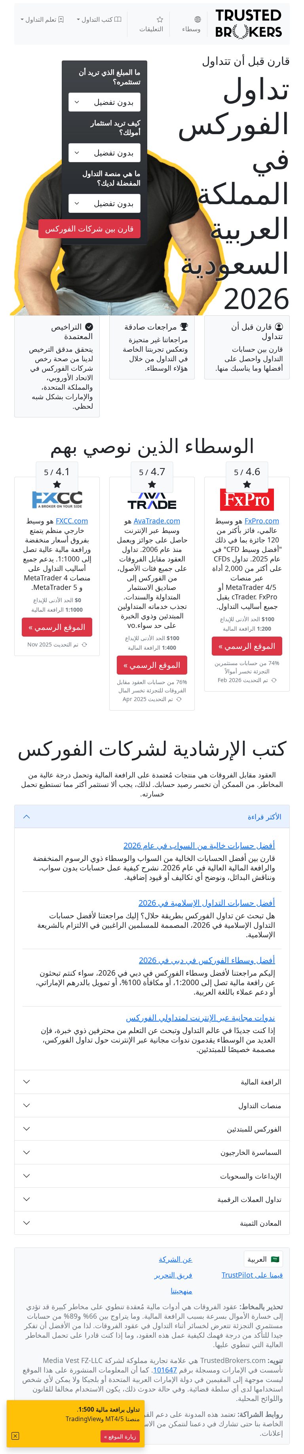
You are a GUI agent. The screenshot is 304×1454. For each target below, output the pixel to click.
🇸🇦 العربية (263, 1259)
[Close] (15, 1436)
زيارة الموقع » (120, 1436)
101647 (165, 1369)
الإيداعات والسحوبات (250, 1176)
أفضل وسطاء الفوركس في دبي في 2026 (207, 960)
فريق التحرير (173, 1275)
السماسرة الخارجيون (250, 1152)
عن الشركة (175, 1259)
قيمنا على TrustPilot (252, 1275)
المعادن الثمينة (260, 1223)
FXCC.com (72, 520)
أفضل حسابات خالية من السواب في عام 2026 (199, 845)
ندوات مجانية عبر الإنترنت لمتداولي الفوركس (200, 1017)
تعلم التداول (41, 19)
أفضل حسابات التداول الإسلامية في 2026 (207, 902)
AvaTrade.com (157, 520)
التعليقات (151, 29)
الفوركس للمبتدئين (254, 1129)
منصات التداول (259, 1105)
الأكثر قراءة (264, 816)
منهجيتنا (181, 1290)
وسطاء (191, 29)
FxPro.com (262, 520)
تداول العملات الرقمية (249, 1199)
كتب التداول (98, 19)
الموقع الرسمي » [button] (247, 646)
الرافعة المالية (261, 1081)
